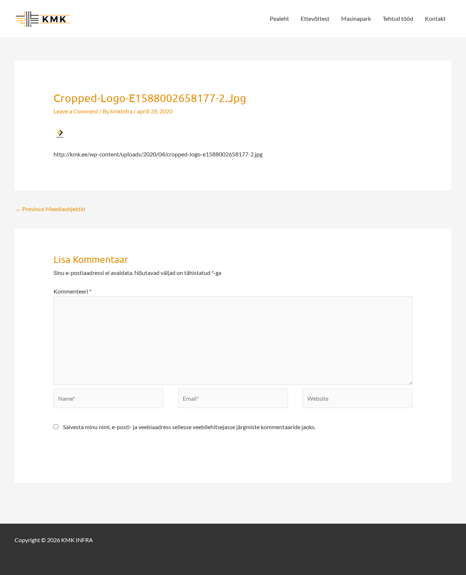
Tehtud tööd (398, 18)
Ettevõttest (315, 18)
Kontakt (435, 18)
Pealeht (279, 18)
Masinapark (356, 18)
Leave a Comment (76, 111)
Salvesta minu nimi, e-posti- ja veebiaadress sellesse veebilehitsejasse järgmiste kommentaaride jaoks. (189, 426)
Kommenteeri (72, 291)
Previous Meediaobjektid (50, 208)
